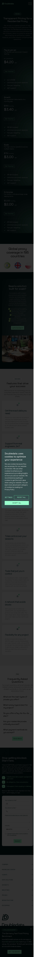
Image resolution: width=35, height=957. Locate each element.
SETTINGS (8, 497)
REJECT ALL (21, 497)
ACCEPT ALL (16, 503)
